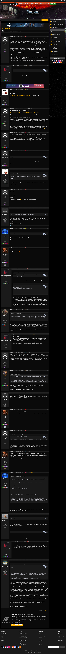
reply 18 (21, 434)
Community (13, 0)
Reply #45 (11, 451)
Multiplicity (2, 640)
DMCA (36, 652)
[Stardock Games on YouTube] (56, 61)
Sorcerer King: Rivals (22, 644)
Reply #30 (11, 132)
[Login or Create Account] (61, 0)
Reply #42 (11, 392)
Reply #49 (11, 559)
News (17, 0)
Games (9, 0)
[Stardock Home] (1, 0)
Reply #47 (11, 514)
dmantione (5, 138)
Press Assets (41, 640)
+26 (5, 102)
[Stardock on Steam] (62, 61)
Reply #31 (11, 150)
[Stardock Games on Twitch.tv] (58, 61)
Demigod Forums (29, 514)
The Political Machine (22, 640)
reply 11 (23, 272)
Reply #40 (11, 352)
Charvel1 (5, 235)
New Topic (44, 20)
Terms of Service (32, 652)
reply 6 (18, 173)
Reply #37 (14, 268)
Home (2, 28)
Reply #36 (11, 247)
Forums (40, 644)
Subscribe (62, 647)
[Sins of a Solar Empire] (33, 10)
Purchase (53, 3)
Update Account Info (61, 640)
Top (47, 36)
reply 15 (19, 374)
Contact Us (41, 643)
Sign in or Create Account (17, 624)
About (40, 633)
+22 (5, 260)
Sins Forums (28, 36)
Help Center (60, 633)
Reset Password (60, 638)
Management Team (42, 636)
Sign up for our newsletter (41, 647)
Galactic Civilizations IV (22, 636)
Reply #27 (14, 65)
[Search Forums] (65, 0)
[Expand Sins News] (51, 40)
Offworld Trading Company (23, 641)
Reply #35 (11, 228)
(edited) (31, 189)
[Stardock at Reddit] (54, 63)
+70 (5, 121)
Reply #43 (11, 409)
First (43, 35)
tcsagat (5, 43)
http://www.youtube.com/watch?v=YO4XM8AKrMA (20, 95)
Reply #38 (11, 309)
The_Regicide (5, 254)
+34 (5, 163)
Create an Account (61, 636)
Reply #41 (11, 370)
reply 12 (24, 313)
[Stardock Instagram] (60, 61)
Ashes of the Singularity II (23, 633)
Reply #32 (11, 169)
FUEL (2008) (32, 545)
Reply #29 (12, 108)
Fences (2, 637)
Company (41, 631)
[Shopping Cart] (63, 0)
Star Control (21, 638)
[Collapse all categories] (64, 31)
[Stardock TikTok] (57, 63)
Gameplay (21, 3)
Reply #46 (11, 472)
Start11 (2, 636)
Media (40, 3)
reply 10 (22, 284)
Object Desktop (3, 633)
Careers (40, 637)
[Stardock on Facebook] (55, 61)
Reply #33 (11, 189)
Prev (45, 35)
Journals (27, 3)
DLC (32, 3)
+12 (6, 78)
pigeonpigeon (5, 315)
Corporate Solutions (4, 634)
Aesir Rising (5, 566)
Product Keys (60, 637)
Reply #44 (11, 430)
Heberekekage (5, 520)
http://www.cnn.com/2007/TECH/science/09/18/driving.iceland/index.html (24, 112)
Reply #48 (14, 541)
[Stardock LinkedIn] (59, 63)
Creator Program (41, 641)
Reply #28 (11, 89)
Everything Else (6, 28)
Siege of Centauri (22, 643)
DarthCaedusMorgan (6, 72)
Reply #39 (14, 334)
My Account (60, 634)
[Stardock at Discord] (56, 63)
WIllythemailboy (5, 114)
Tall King (5, 399)
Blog (20, 0)
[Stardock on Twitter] (53, 61)
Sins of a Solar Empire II (23, 637)
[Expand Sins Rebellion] (51, 44)
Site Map (39, 652)
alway (5, 95)
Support (23, 0)
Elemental (21, 634)
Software (4, 0)
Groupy (2, 641)
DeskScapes (2, 638)
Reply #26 (11, 36)
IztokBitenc (5, 157)
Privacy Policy (27, 652)
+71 (5, 322)
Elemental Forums (29, 89)
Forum (36, 3)
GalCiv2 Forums (29, 108)
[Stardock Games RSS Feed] (61, 63)
